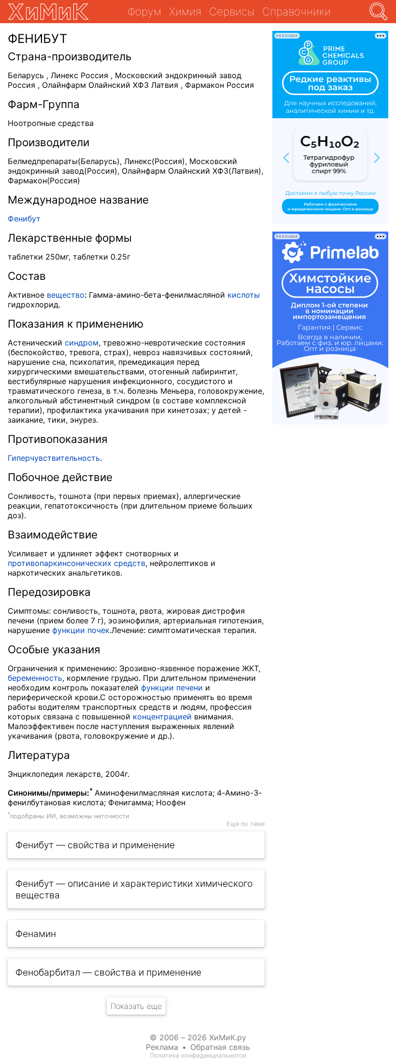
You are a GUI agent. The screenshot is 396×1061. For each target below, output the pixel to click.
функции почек (81, 630)
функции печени (172, 687)
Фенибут (24, 218)
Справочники (296, 11)
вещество (66, 295)
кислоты (243, 295)
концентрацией (162, 716)
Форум (144, 11)
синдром (82, 342)
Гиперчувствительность (54, 458)
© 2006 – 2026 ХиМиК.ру (198, 1037)
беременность (35, 678)
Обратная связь (220, 1047)
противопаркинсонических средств (76, 563)
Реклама (162, 1047)
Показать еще (136, 1006)
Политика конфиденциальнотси (198, 1055)
